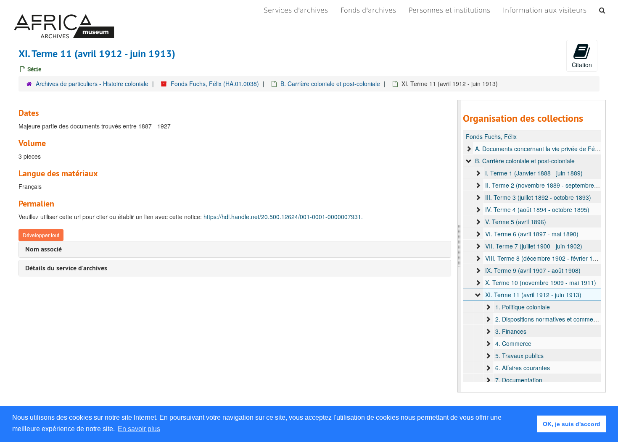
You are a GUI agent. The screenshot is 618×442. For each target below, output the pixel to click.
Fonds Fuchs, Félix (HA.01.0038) (215, 83)
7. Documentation (518, 380)
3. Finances (510, 331)
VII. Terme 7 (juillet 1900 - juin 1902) (533, 246)
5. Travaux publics (519, 355)
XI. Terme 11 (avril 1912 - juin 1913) (533, 294)
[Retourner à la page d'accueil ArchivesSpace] (64, 10)
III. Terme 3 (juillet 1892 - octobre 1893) (538, 197)
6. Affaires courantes (522, 368)
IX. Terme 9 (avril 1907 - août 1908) (533, 270)
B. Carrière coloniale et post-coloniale (330, 83)
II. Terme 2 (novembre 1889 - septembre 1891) (548, 185)
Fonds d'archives (368, 10)
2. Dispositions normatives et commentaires (553, 319)
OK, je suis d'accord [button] (571, 424)
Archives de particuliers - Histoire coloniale (92, 83)
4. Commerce (513, 343)
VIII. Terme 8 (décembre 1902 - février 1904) (545, 258)
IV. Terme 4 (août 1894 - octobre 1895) (537, 209)
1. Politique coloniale (522, 307)
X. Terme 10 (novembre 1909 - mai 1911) (540, 282)
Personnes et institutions (449, 10)
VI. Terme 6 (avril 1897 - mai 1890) (531, 234)
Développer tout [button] (41, 234)
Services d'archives (296, 10)
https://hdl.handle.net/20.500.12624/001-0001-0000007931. (283, 216)
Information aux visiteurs (544, 10)
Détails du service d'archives (66, 268)
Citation (582, 64)
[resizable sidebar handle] (459, 246)
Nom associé (43, 249)
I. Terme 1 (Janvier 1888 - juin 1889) (534, 173)
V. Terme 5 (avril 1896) (515, 221)
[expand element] (468, 148)
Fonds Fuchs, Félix (491, 136)
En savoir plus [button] (139, 428)
